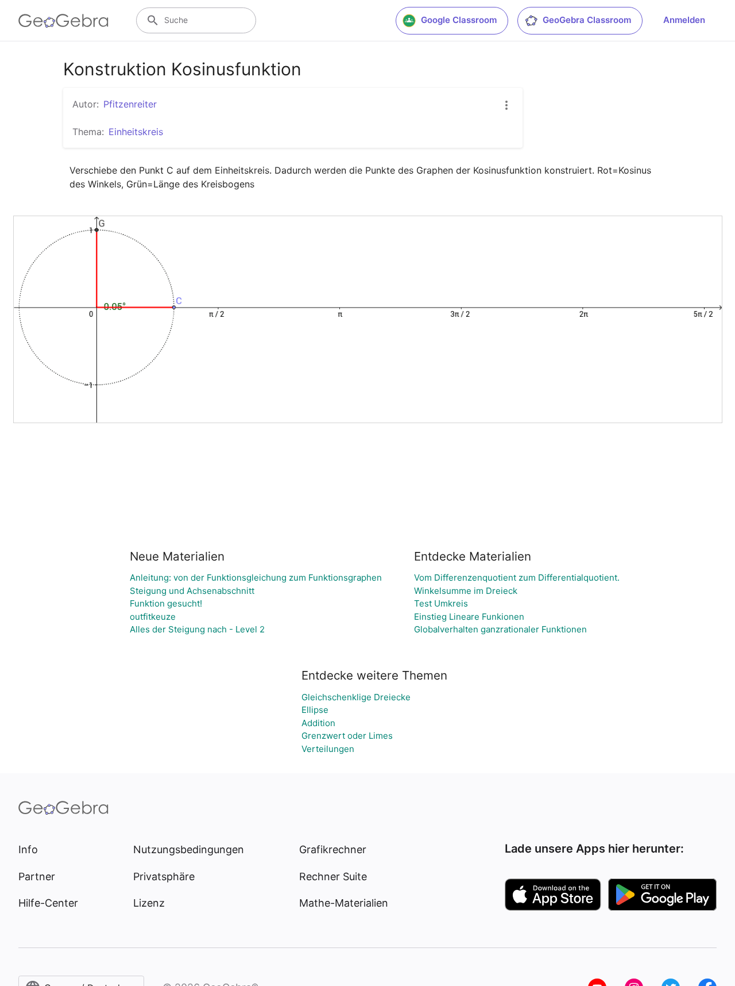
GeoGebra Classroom (587, 19)
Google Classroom (459, 19)
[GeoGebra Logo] (63, 21)
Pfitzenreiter (130, 104)
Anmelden (684, 19)
